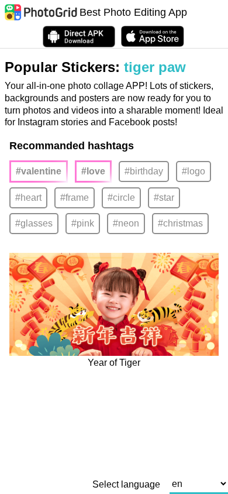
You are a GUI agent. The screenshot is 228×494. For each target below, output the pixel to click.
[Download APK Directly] (79, 36)
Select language (126, 484)
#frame (74, 198)
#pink (82, 223)
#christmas (180, 223)
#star (164, 198)
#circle (121, 198)
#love (93, 171)
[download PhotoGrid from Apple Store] (153, 36)
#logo (193, 171)
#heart (28, 198)
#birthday (144, 171)
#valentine (38, 171)
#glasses (34, 223)
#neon (126, 223)
